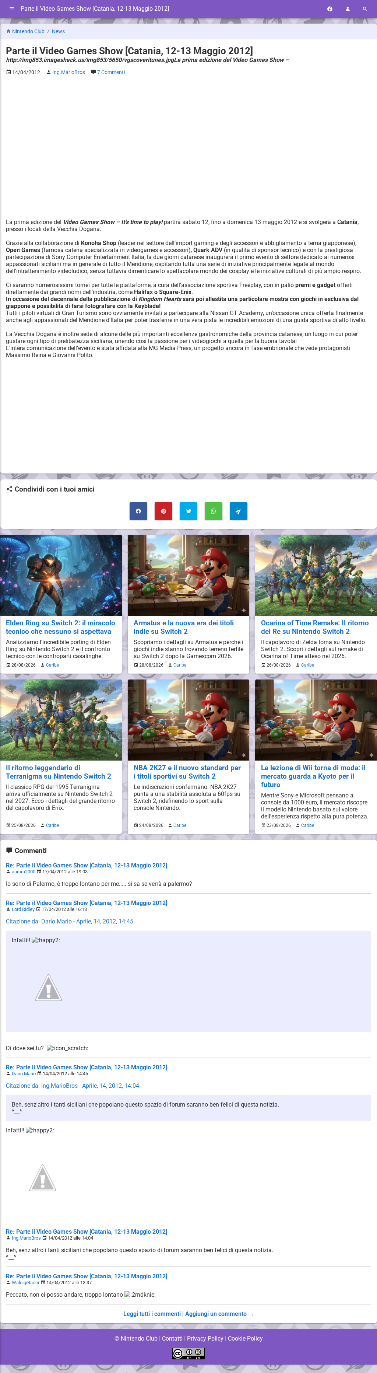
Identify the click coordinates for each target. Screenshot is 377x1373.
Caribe (52, 665)
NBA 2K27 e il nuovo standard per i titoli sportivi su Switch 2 (187, 772)
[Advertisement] (188, 133)
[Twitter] (188, 511)
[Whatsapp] (213, 511)
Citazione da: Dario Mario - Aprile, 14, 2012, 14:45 (69, 921)
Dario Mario (24, 1073)
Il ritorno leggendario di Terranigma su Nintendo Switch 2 (58, 772)
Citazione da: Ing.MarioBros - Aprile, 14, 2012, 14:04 (72, 1085)
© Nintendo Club (136, 1338)
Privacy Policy (205, 1338)
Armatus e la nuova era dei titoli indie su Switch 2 (184, 627)
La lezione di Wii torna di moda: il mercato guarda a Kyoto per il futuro (313, 776)
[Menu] (12, 9)
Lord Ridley (23, 909)
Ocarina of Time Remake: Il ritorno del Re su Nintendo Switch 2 (315, 627)
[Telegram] (238, 511)
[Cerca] (365, 9)
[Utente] (347, 9)
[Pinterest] (163, 511)
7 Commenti (111, 72)
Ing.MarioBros (26, 1238)
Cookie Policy (245, 1338)
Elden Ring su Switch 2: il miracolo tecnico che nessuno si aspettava (60, 627)
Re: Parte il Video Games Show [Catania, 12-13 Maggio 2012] (86, 865)
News (58, 31)
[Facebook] (330, 9)
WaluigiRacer (25, 1282)
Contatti (172, 1338)
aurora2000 (23, 871)
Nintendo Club (28, 31)
